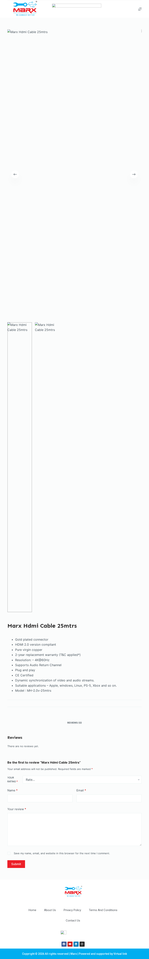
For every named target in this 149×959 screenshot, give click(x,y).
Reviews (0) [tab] (74, 722)
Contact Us (73, 920)
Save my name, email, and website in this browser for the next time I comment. (62, 853)
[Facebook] (64, 944)
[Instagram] (82, 944)
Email (81, 790)
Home (32, 910)
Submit (16, 864)
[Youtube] (70, 944)
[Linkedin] (76, 944)
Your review (16, 809)
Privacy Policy (72, 910)
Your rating (12, 779)
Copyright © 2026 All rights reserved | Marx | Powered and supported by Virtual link (74, 953)
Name (12, 790)
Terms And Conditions (103, 910)
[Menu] (140, 9)
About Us (50, 910)
